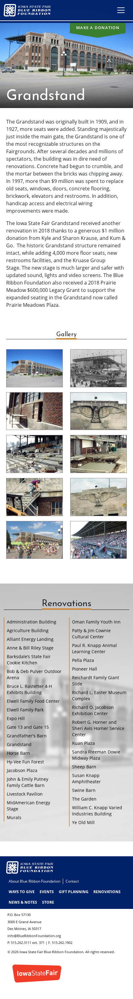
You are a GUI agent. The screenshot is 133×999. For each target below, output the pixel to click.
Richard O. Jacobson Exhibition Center (93, 710)
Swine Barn (84, 790)
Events (47, 891)
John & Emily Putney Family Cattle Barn (27, 782)
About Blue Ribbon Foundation (34, 881)
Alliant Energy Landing (30, 639)
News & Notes (23, 902)
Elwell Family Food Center (33, 701)
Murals (14, 817)
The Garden (84, 799)
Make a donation (97, 27)
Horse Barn (18, 753)
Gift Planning (73, 891)
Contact (72, 881)
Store (48, 902)
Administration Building (31, 622)
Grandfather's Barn (27, 736)
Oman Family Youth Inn (96, 622)
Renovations (107, 891)
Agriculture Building (28, 630)
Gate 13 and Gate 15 (28, 727)
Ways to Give (22, 891)
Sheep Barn (84, 767)
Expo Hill (16, 718)
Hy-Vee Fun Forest (25, 762)
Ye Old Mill (83, 822)
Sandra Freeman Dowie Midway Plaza (96, 755)
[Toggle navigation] (121, 10)
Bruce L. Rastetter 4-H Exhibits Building (29, 689)
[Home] (30, 10)
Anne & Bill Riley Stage (30, 648)
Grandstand (19, 744)
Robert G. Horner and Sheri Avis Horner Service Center (98, 728)
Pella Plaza (83, 660)
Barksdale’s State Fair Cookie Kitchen (29, 660)
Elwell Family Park (25, 710)
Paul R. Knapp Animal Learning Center (94, 648)
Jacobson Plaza (22, 770)
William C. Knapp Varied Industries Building (97, 811)
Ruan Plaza (83, 743)
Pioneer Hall (84, 669)
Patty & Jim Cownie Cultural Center (91, 634)
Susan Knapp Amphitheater (86, 778)
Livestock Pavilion (25, 794)
